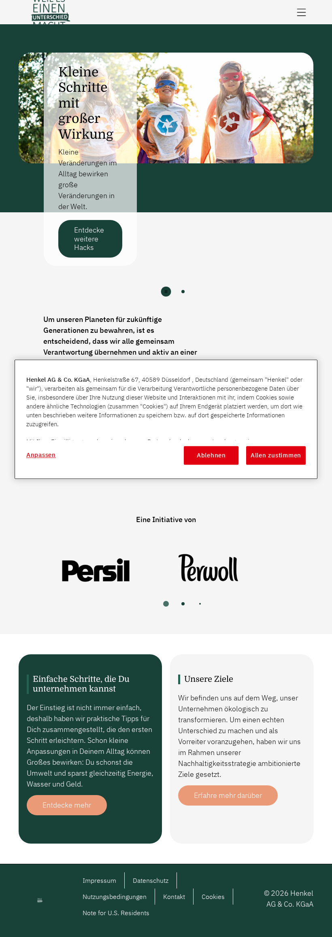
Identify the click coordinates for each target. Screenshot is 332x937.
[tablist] (166, 604)
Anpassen (41, 455)
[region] (166, 419)
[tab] (183, 291)
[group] (166, 169)
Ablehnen (211, 455)
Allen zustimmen (276, 455)
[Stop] (166, 292)
